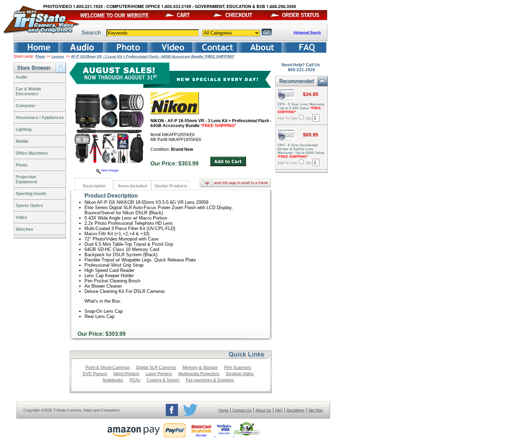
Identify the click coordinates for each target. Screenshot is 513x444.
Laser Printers (159, 373)
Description (94, 186)
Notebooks (113, 380)
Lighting (23, 129)
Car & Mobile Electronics (28, 91)
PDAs (134, 380)
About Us (263, 410)
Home (223, 410)
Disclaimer (295, 410)
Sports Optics (29, 205)
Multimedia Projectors (199, 373)
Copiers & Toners (163, 380)
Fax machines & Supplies (210, 380)
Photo (40, 56)
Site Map (315, 410)
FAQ (279, 410)
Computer (26, 105)
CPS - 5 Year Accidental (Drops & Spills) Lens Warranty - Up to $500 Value (301, 150)
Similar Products (170, 186)
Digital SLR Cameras (156, 367)
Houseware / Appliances (40, 117)
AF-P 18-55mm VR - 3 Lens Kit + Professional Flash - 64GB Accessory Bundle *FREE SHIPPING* (153, 56)
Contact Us (242, 410)
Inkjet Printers (126, 373)
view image (110, 170)
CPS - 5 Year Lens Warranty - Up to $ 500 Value (301, 108)
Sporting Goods (31, 193)
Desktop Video (240, 373)
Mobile (22, 141)
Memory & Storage (200, 367)
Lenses (58, 56)
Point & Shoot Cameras (108, 367)
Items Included (132, 186)
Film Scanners (237, 367)
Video (21, 217)
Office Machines (32, 153)
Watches (24, 229)
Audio (21, 77)
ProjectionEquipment (26, 179)
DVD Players (95, 373)
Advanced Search (307, 32)
